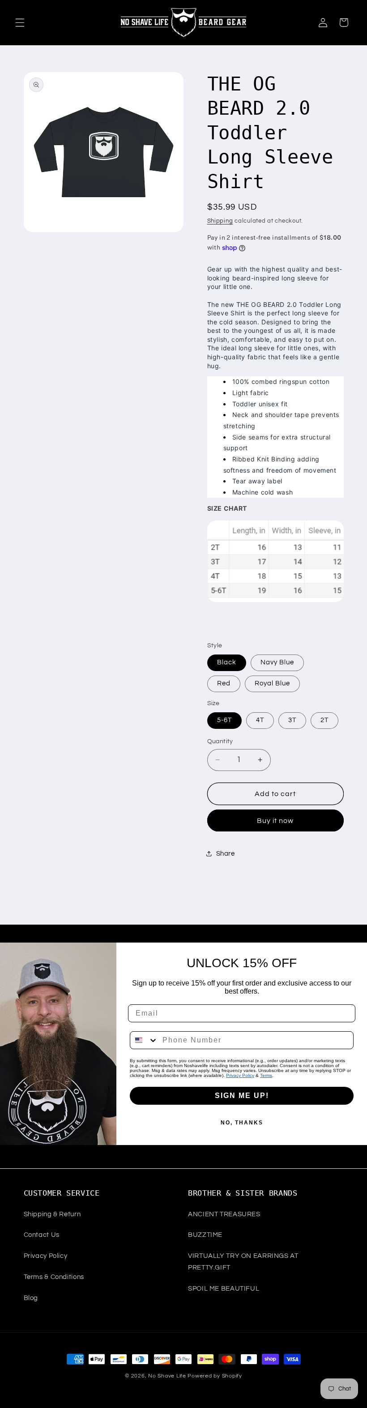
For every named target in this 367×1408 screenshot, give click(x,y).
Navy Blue (277, 662)
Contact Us (42, 1234)
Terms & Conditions (54, 1277)
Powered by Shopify (215, 1376)
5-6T (224, 720)
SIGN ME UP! (242, 1095)
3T (292, 720)
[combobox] (144, 1040)
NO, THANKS (242, 1123)
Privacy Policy (240, 1075)
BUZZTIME (205, 1234)
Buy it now (275, 820)
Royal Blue (272, 683)
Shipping (220, 221)
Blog (31, 1298)
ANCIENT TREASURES (224, 1214)
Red (223, 683)
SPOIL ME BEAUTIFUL (223, 1288)
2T (324, 720)
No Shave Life (167, 1376)
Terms (266, 1075)
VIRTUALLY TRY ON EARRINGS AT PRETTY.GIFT (243, 1262)
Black (226, 662)
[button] (19, 22)
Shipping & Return (52, 1214)
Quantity (220, 741)
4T (260, 720)
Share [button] (225, 853)
